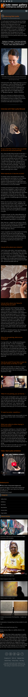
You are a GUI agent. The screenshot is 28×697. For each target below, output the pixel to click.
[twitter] (6, 1)
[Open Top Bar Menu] (26, 1)
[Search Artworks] (1, 11)
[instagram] (11, 1)
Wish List (14, 658)
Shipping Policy (20, 658)
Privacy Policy (15, 660)
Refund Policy (8, 660)
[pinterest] (9, 1)
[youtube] (4, 1)
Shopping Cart (7, 658)
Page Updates (4, 513)
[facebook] (1, 1)
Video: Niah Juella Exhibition (16, 44)
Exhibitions (3, 501)
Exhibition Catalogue (8, 41)
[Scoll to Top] (25, 694)
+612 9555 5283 (21, 664)
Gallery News (4, 499)
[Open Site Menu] (26, 11)
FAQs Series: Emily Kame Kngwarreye (11, 485)
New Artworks (4, 507)
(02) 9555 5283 (10, 664)
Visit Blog (21, 660)
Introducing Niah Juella (11, 16)
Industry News (4, 510)
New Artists (3, 504)
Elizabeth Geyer (16, 18)
